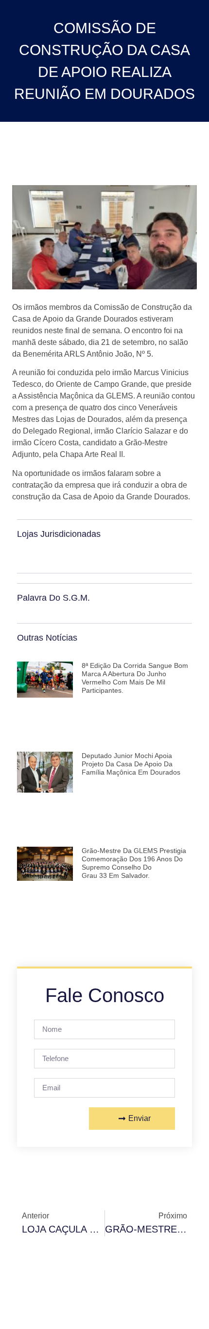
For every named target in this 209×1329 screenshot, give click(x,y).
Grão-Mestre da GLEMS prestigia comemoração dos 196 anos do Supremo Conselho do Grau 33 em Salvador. (134, 863)
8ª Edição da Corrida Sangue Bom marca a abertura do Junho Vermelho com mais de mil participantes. (135, 678)
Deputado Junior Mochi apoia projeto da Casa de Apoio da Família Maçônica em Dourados (131, 764)
